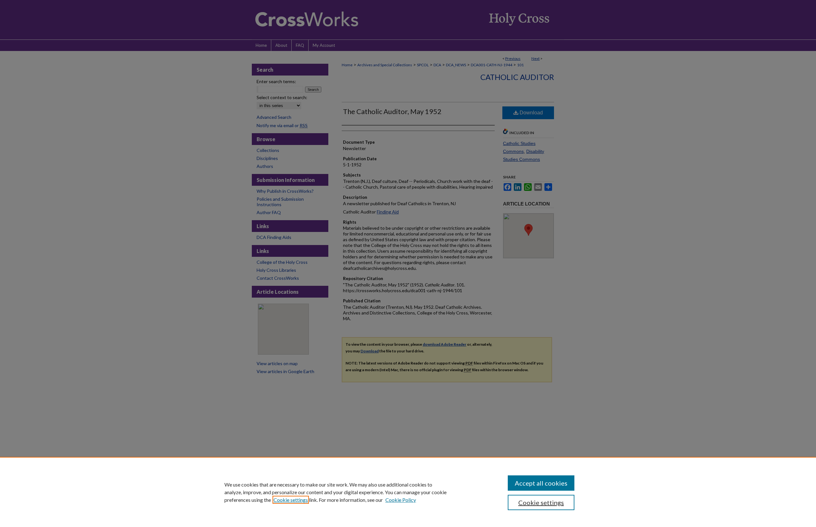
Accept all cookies (541, 483)
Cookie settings (290, 500)
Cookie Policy (400, 500)
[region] (408, 492)
